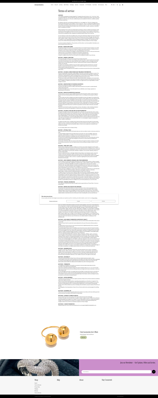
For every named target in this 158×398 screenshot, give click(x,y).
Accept (78, 201)
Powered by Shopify (47, 396)
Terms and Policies (120, 396)
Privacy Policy (37, 387)
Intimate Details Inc (40, 396)
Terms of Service (38, 385)
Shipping (36, 388)
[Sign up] (154, 372)
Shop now (83, 337)
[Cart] (122, 4)
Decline (103, 201)
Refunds (36, 390)
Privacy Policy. (94, 198)
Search (36, 383)
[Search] (117, 4)
